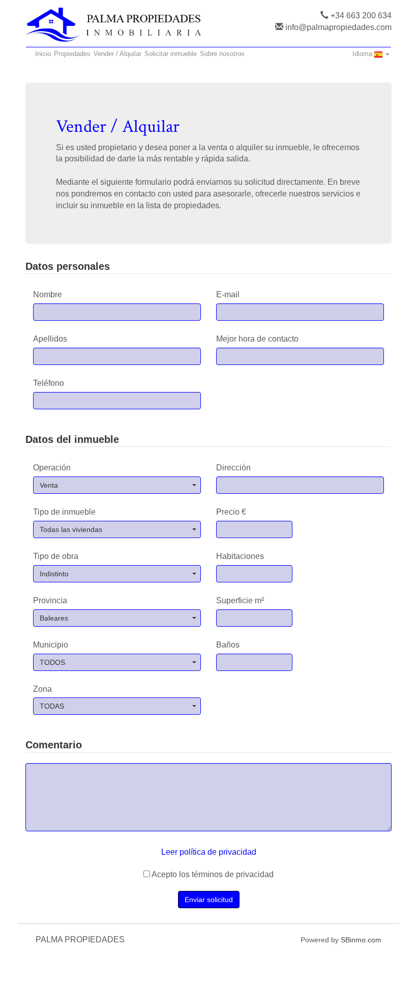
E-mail (228, 294)
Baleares (54, 618)
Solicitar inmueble (170, 54)
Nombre (47, 294)
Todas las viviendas (71, 529)
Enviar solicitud (209, 899)
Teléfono (48, 383)
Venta (49, 485)
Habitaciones (240, 556)
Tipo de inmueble (64, 512)
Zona (42, 689)
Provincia (50, 600)
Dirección (233, 467)
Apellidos (50, 338)
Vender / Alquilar (117, 54)
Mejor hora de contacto (257, 338)
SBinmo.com (361, 940)
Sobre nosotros (222, 54)
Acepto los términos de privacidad (212, 874)
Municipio (50, 644)
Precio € (231, 512)
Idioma (363, 54)
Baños (228, 644)
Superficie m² (240, 600)
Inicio (43, 54)
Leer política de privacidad (208, 852)
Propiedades (72, 54)
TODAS (52, 706)
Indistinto (54, 574)
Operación (52, 467)
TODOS (52, 662)
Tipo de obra (55, 556)
